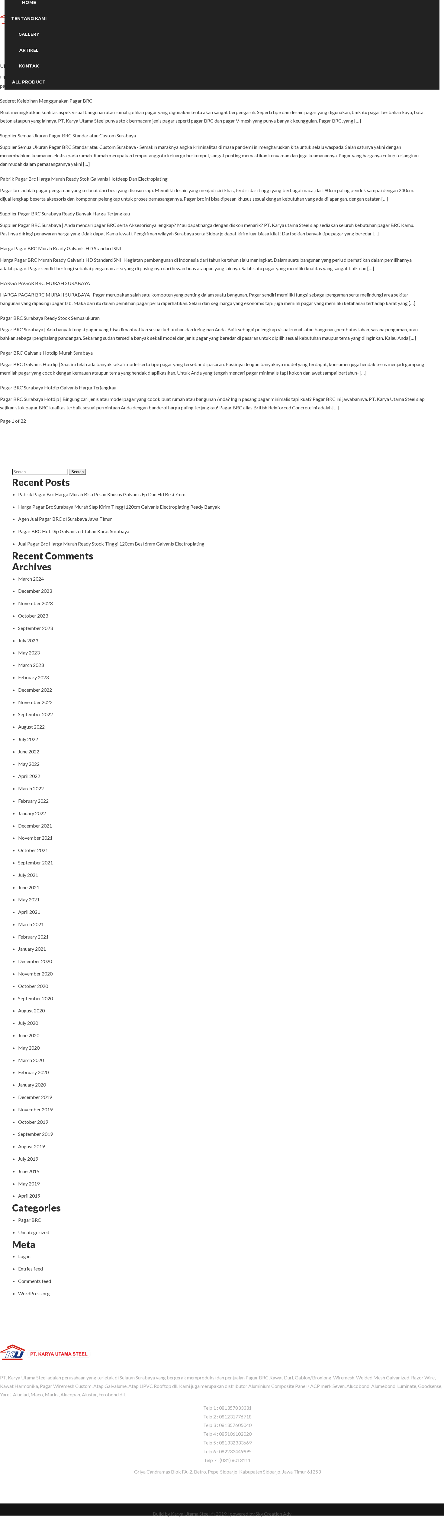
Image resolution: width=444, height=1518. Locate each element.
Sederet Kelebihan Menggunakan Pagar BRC (46, 100)
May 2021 (29, 899)
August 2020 (31, 1010)
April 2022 (29, 776)
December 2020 (35, 961)
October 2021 (33, 850)
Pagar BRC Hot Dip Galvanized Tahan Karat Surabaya (73, 531)
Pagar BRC (29, 1220)
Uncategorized (33, 1232)
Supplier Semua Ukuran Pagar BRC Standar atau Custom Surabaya (68, 135)
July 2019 (28, 1159)
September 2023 (35, 628)
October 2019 (33, 1122)
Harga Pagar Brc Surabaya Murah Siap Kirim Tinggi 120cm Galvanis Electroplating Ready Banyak (119, 507)
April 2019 (29, 1195)
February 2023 (33, 677)
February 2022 (33, 801)
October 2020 (33, 986)
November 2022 (35, 702)
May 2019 (29, 1183)
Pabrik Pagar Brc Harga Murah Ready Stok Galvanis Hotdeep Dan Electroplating (84, 179)
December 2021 (35, 825)
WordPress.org (34, 1293)
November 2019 (35, 1109)
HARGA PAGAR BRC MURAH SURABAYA (45, 283)
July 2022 (28, 739)
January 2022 (32, 813)
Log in (24, 1256)
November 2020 (35, 973)
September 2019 (35, 1134)
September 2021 (35, 862)
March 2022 (31, 788)
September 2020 (35, 998)
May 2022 (29, 764)
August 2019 (31, 1146)
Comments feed (34, 1281)
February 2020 (33, 1072)
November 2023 (35, 603)
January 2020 (32, 1084)
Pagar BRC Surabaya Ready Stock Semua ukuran (50, 318)
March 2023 (31, 665)
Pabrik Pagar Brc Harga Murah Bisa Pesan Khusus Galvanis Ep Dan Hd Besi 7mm (101, 494)
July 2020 (28, 1023)
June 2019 (28, 1171)
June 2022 (28, 751)
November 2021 (35, 838)
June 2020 (28, 1035)
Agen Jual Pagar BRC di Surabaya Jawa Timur (65, 519)
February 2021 (33, 936)
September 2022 (35, 714)
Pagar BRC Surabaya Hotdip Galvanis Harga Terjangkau (58, 387)
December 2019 (35, 1097)
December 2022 (35, 690)
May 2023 (29, 652)
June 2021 (28, 887)
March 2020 (31, 1060)
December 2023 (35, 591)
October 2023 (33, 615)
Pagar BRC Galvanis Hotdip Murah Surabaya (46, 353)
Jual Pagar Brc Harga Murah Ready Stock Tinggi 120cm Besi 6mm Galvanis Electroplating (111, 543)
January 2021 (32, 949)
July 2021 (28, 875)
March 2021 (31, 924)
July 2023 (28, 640)
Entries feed (30, 1268)
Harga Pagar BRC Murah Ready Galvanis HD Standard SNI (60, 248)
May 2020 (29, 1048)
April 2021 (29, 912)
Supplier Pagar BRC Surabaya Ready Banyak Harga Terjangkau (65, 213)
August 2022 (31, 726)
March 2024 (31, 579)
